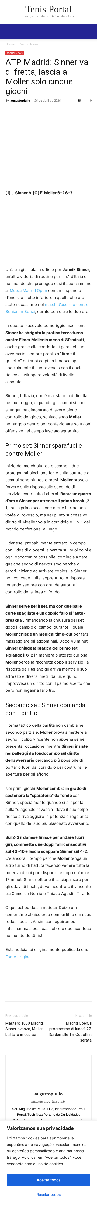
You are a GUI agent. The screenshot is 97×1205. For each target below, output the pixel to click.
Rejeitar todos (48, 1194)
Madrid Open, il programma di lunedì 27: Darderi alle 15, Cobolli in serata (70, 1032)
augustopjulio (20, 100)
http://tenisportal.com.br (48, 1101)
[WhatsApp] (48, 112)
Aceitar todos (49, 1180)
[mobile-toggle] (9, 31)
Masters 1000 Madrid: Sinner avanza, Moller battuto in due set (24, 1029)
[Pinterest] (35, 112)
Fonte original (18, 956)
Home (10, 44)
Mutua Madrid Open (28, 290)
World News (29, 44)
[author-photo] (48, 1086)
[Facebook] (10, 112)
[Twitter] (23, 112)
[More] (60, 112)
